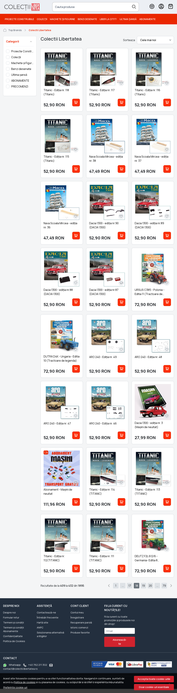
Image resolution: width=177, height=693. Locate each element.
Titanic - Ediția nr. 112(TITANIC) (54, 558)
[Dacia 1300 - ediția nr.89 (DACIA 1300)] (153, 202)
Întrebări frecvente (47, 617)
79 (164, 586)
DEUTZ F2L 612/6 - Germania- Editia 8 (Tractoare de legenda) (150, 558)
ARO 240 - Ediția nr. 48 (148, 357)
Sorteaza (129, 40)
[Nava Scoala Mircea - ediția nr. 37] (153, 136)
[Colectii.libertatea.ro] (21, 7)
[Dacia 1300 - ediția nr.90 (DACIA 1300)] (107, 202)
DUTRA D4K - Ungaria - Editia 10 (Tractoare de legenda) (62, 358)
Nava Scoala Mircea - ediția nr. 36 (60, 225)
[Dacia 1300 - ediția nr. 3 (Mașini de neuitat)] (153, 402)
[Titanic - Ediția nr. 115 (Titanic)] (62, 136)
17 (129, 586)
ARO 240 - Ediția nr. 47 (57, 423)
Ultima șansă (128, 19)
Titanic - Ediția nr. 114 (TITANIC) (102, 492)
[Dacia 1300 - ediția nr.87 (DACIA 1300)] (107, 269)
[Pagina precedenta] (109, 585)
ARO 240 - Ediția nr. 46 (103, 423)
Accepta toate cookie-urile (154, 679)
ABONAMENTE (147, 19)
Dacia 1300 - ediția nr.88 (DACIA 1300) (58, 292)
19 (143, 586)
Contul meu (77, 612)
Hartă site (42, 622)
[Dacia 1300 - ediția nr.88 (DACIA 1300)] (62, 269)
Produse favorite (80, 632)
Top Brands (15, 30)
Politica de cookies (24, 682)
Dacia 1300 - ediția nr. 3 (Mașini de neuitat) (149, 425)
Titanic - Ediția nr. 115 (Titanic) (56, 159)
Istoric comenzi (79, 627)
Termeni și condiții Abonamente (13, 629)
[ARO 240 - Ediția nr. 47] (62, 402)
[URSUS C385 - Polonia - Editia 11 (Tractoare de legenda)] (153, 269)
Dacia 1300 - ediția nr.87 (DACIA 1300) (103, 292)
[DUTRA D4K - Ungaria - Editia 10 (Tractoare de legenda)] (62, 335)
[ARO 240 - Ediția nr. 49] (107, 335)
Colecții (42, 19)
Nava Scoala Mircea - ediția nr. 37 (151, 159)
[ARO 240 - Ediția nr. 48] (153, 335)
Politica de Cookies (14, 641)
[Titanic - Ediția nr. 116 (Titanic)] (153, 69)
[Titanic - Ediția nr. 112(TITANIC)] (62, 535)
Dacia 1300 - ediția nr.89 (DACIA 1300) (149, 225)
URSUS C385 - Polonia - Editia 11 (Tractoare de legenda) (149, 292)
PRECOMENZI (12, 26)
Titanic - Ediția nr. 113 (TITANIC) (147, 492)
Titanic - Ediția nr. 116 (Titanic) (147, 92)
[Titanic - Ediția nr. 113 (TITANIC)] (153, 468)
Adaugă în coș (76, 102)
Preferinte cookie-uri (15, 687)
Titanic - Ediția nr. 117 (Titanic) (102, 92)
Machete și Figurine (62, 19)
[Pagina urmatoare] (171, 585)
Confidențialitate (13, 636)
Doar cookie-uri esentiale (154, 687)
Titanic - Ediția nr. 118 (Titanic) (56, 92)
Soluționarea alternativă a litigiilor (50, 634)
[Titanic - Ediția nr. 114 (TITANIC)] (107, 468)
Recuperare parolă (81, 622)
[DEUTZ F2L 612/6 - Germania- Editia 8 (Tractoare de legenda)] (153, 535)
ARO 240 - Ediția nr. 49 (103, 357)
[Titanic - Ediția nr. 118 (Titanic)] (62, 69)
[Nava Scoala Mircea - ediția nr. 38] (107, 136)
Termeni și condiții (13, 622)
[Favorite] (152, 6)
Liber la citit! (108, 19)
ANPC (40, 627)
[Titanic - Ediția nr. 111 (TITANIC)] (107, 535)
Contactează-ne (46, 612)
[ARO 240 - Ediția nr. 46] (107, 402)
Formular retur (11, 617)
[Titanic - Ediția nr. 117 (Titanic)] (107, 69)
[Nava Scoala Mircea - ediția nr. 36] (62, 202)
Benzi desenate (87, 19)
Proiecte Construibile (19, 19)
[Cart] (171, 6)
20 (150, 586)
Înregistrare (77, 617)
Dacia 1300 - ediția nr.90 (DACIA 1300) (104, 225)
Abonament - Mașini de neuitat (58, 492)
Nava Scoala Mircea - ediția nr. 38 (106, 159)
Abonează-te (120, 642)
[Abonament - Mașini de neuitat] (62, 468)
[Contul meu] (161, 6)
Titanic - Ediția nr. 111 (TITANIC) (101, 558)
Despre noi (9, 612)
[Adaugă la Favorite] (75, 83)
